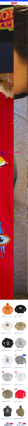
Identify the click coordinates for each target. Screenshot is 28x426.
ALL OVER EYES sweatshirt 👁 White (18, 384)
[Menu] (1, 3)
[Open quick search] (24, 3)
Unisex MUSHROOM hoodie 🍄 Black (5, 350)
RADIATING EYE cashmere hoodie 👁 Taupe (19, 418)
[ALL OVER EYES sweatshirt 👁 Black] (20, 360)
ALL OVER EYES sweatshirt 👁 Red (18, 401)
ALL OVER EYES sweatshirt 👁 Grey (5, 384)
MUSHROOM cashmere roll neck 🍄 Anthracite (6, 418)
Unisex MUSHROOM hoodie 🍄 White (5, 367)
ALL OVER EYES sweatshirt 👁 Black (18, 367)
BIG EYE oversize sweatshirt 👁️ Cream (6, 333)
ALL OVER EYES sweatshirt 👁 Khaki (5, 401)
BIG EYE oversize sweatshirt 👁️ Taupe (19, 333)
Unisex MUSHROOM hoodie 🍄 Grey (18, 350)
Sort (2, 301)
